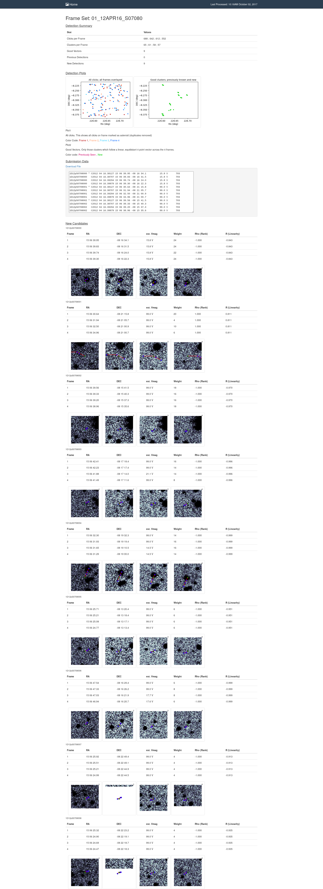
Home (73, 4)
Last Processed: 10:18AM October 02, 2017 (234, 4)
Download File (73, 166)
